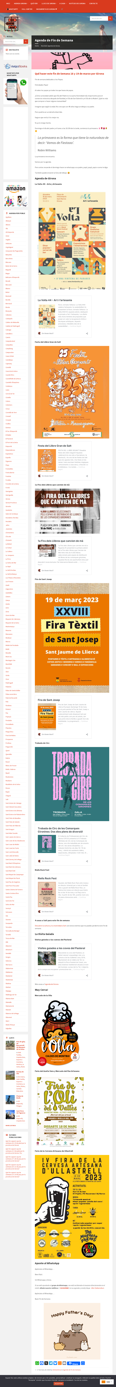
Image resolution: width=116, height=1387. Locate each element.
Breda (8, 307)
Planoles (8, 728)
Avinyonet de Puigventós (14, 251)
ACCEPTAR (59, 1384)
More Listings (11, 1125)
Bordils (8, 300)
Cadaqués (9, 319)
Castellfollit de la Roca (13, 379)
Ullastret (8, 946)
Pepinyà (8, 717)
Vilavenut (9, 1017)
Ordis (7, 675)
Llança (8, 600)
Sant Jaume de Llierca (13, 837)
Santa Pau (9, 897)
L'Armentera (10, 533)
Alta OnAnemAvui (97, 1288)
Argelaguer (9, 247)
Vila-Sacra (9, 965)
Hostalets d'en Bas (12, 518)
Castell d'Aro (10, 375)
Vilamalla (8, 1002)
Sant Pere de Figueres (20, 1112)
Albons (8, 225)
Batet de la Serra (11, 266)
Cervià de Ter (10, 394)
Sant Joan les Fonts (12, 848)
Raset (8, 762)
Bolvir (8, 292)
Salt (7, 799)
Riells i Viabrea (10, 769)
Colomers (9, 405)
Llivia (7, 612)
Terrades (9, 927)
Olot (7, 672)
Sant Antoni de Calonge (13, 803)
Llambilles (9, 593)
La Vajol (8, 566)
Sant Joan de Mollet (12, 844)
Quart (8, 751)
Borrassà (9, 304)
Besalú (8, 281)
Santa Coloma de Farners (14, 890)
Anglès (8, 240)
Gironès (8, 506)
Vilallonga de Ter (11, 995)
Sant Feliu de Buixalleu (13, 818)
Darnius (8, 428)
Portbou (8, 743)
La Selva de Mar (11, 563)
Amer (7, 236)
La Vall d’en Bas (11, 570)
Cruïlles (8, 424)
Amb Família (20, 1079)
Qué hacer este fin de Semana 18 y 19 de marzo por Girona (69, 73)
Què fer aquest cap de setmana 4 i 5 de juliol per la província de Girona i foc (15, 1151)
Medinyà (8, 638)
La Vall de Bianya (11, 574)
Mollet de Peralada (12, 645)
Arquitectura (20, 1057)
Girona (8, 499)
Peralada (9, 720)
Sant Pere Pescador (12, 886)
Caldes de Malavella (12, 322)
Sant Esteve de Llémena (14, 811)
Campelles (9, 345)
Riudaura (9, 781)
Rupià (7, 792)
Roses (8, 788)
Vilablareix (9, 972)
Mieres (8, 642)
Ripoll (7, 773)
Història (19, 1064)
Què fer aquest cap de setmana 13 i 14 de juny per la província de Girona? (15, 1174)
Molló (7, 649)
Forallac (8, 480)
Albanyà (8, 221)
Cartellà (8, 367)
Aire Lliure (21, 1077)
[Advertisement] (16, 143)
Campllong (9, 349)
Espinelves (9, 454)
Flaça (7, 465)
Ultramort (9, 950)
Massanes (9, 634)
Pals (7, 702)
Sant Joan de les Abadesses (15, 841)
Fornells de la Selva (12, 484)
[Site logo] (11, 24)
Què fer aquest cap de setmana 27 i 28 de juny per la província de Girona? (15, 1159)
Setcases (9, 912)
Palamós (8, 687)
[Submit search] (110, 18)
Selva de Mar (10, 904)
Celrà (7, 390)
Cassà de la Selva (11, 371)
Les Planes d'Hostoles (13, 578)
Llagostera (9, 589)
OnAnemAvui (57, 1370)
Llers (7, 608)
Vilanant (8, 1010)
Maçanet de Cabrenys (13, 619)
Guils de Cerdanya (12, 514)
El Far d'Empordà (11, 431)
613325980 (64, 1288)
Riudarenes (9, 777)
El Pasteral (9, 439)
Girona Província (11, 503)
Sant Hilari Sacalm (12, 833)
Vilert (7, 1021)
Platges (19, 1106)
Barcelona (9, 258)
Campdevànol (10, 341)
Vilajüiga (8, 991)
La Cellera (9, 551)
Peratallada (9, 724)
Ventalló (8, 953)
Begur (8, 273)
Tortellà (8, 935)
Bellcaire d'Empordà (12, 277)
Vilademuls (9, 980)
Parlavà (8, 709)
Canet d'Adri (10, 356)
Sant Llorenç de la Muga (14, 859)
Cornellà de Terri (11, 412)
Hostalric (9, 521)
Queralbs (9, 754)
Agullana (8, 217)
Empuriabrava (10, 450)
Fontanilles (9, 469)
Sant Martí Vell (10, 871)
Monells (8, 653)
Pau (7, 713)
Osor (7, 679)
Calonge (8, 330)
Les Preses (9, 581)
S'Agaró (8, 796)
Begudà (8, 270)
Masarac (8, 630)
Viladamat (9, 976)
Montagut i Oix (10, 660)
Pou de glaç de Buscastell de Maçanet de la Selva (20, 1045)
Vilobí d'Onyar (10, 1025)
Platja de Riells (19, 1097)
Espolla (8, 457)
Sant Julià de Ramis (12, 856)
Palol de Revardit (11, 698)
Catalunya (9, 386)
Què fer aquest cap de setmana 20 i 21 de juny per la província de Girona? (15, 1167)
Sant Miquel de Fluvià (13, 878)
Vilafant (8, 987)
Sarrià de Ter (10, 901)
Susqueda (9, 923)
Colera (8, 401)
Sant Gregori (10, 829)
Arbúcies (9, 243)
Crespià (8, 420)
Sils (7, 916)
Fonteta (8, 476)
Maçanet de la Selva (12, 623)
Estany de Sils (20, 1073)
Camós (8, 337)
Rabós (8, 758)
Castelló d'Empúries (12, 382)
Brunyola (9, 311)
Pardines (9, 705)
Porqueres (9, 739)
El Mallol (8, 435)
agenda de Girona (51, 984)
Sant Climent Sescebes (13, 807)
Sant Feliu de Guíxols (13, 822)
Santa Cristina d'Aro (12, 893)
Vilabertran (9, 968)
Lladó (7, 585)
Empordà (9, 446)
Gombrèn (9, 510)
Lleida (8, 604)
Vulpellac (9, 1028)
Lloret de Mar (10, 615)
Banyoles (9, 255)
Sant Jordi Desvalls (12, 852)
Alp (7, 228)
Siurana (8, 920)
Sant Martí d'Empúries (13, 863)
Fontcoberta (10, 473)
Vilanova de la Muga (12, 1013)
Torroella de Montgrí (12, 931)
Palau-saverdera (11, 694)
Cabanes (9, 315)
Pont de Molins (11, 735)
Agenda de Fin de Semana (72, 1370)
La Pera (8, 559)
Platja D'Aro (9, 732)
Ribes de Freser (11, 766)
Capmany (9, 364)
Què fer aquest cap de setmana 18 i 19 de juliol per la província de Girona (16, 1143)
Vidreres (8, 961)
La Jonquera (10, 555)
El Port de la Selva (12, 442)
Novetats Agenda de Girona (50, 46)
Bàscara (8, 262)
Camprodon (10, 352)
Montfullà (9, 664)
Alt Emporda (10, 232)
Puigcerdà (9, 747)
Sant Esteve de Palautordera (15, 814)
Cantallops (9, 360)
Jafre (7, 525)
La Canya (9, 548)
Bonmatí (8, 296)
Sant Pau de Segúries (13, 882)
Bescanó (9, 285)
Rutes (23, 1067)
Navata (8, 668)
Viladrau (8, 983)
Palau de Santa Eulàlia (13, 690)
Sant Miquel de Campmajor (15, 874)
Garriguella (9, 495)
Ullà (7, 942)
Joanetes (9, 529)
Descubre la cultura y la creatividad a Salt (51, 926)
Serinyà (8, 908)
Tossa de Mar (10, 938)
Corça (8, 409)
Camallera (9, 334)
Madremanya (10, 627)
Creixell (8, 416)
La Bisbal (9, 544)
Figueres (9, 461)
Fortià (8, 488)
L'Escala (8, 536)
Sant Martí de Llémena (13, 867)
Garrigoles (9, 491)
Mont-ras (9, 657)
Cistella (8, 397)
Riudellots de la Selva (13, 784)
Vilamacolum (10, 998)
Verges (8, 957)
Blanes (8, 288)
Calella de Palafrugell (13, 326)
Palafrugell (9, 683)
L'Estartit (9, 540)
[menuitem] (8, 3)
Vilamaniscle (10, 1006)
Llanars (8, 597)
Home (37, 46)
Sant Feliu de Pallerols (13, 826)
